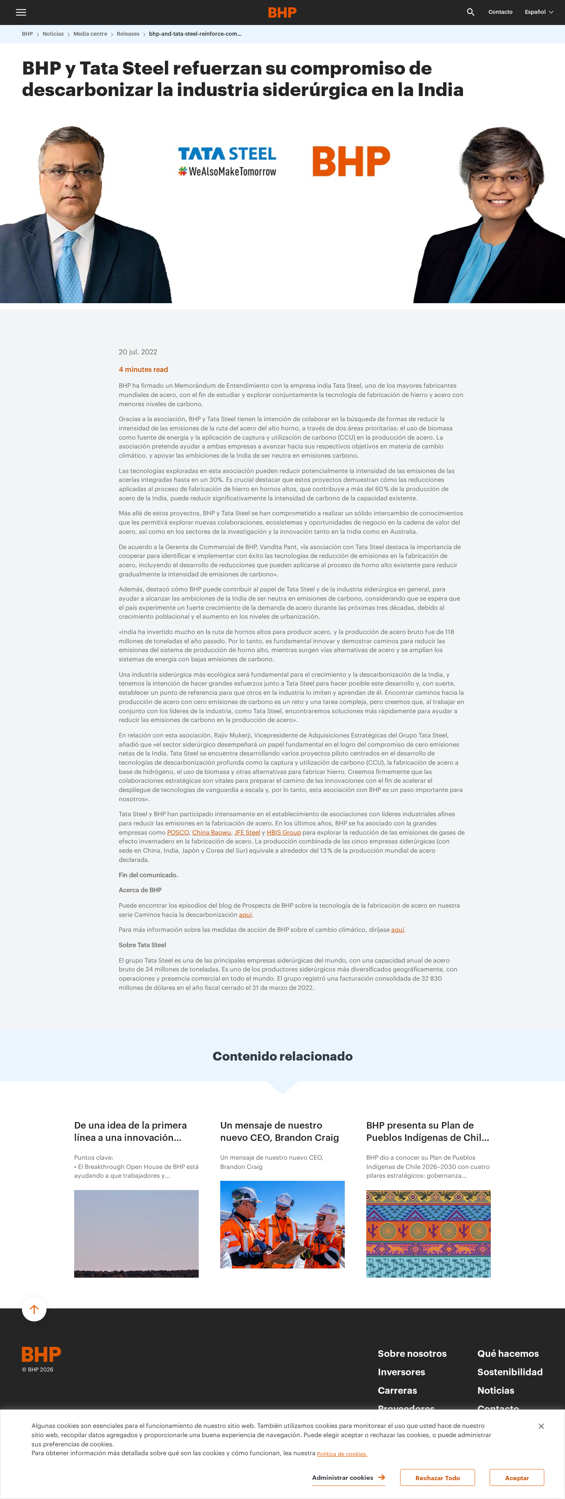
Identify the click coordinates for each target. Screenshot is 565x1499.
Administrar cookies (342, 1477)
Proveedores (406, 1408)
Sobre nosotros (412, 1353)
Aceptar (517, 1477)
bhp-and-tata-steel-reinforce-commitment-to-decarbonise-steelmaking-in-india (197, 34)
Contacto (501, 12)
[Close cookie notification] (541, 1426)
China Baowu (211, 833)
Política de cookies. (342, 1454)
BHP (27, 34)
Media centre (90, 34)
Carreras (397, 1390)
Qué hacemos (508, 1353)
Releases (128, 34)
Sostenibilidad (510, 1371)
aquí (245, 915)
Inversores (401, 1371)
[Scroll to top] (34, 1309)
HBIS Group (284, 833)
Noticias (53, 34)
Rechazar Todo (437, 1477)
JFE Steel (247, 833)
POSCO (178, 833)
